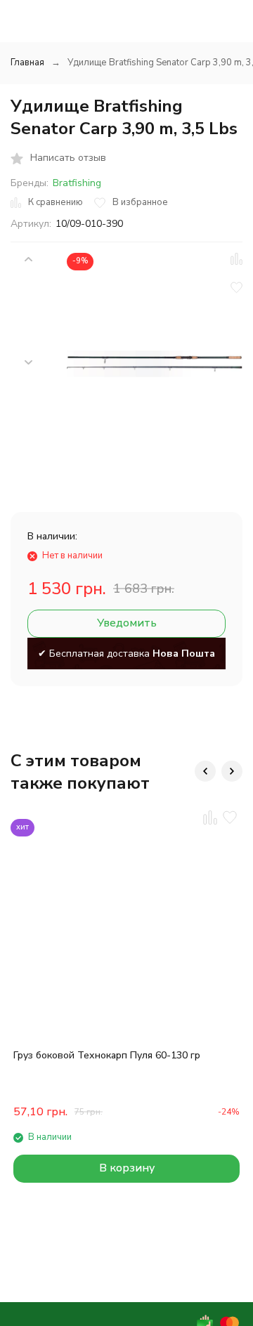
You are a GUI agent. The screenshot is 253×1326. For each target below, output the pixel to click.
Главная (27, 62)
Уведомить (127, 623)
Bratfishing (77, 183)
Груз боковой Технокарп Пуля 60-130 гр (106, 1055)
